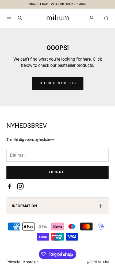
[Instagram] (20, 186)
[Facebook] (9, 186)
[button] (55, 3)
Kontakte (31, 262)
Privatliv (13, 262)
